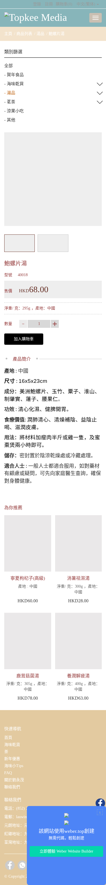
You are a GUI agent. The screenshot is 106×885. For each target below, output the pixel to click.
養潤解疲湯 (78, 675)
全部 (8, 65)
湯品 (40, 34)
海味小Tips (13, 766)
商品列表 (24, 34)
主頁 (8, 34)
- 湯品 (9, 93)
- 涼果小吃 (14, 111)
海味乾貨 (12, 745)
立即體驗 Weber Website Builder (66, 851)
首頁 (8, 737)
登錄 (37, 4)
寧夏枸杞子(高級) (27, 578)
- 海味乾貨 (14, 84)
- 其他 (9, 120)
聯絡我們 (12, 787)
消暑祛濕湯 (78, 578)
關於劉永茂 (14, 780)
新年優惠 (12, 759)
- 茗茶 (9, 102)
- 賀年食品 (14, 75)
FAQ (8, 773)
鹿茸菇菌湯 (27, 675)
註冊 (49, 4)
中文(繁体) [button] (86, 4)
